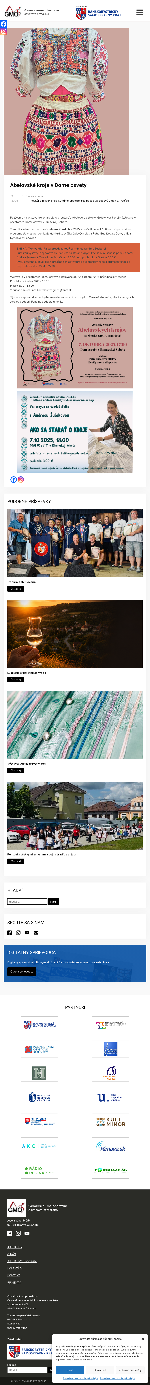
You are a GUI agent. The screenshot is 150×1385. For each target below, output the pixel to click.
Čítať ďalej (16, 588)
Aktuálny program (22, 1261)
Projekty (14, 1282)
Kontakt (13, 1275)
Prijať (70, 1370)
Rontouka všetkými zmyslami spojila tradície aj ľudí (41, 854)
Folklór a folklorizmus (44, 201)
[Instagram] (21, 479)
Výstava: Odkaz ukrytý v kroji (26, 764)
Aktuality (14, 1247)
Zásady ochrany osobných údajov (80, 1378)
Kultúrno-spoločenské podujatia (78, 201)
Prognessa (39, 1381)
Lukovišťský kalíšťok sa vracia (26, 673)
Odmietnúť (100, 1370)
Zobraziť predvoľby (130, 1370)
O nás (11, 1254)
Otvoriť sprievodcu (21, 971)
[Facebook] (13, 479)
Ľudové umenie (108, 201)
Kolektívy (14, 1268)
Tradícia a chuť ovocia (21, 582)
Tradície (124, 201)
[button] (143, 1339)
